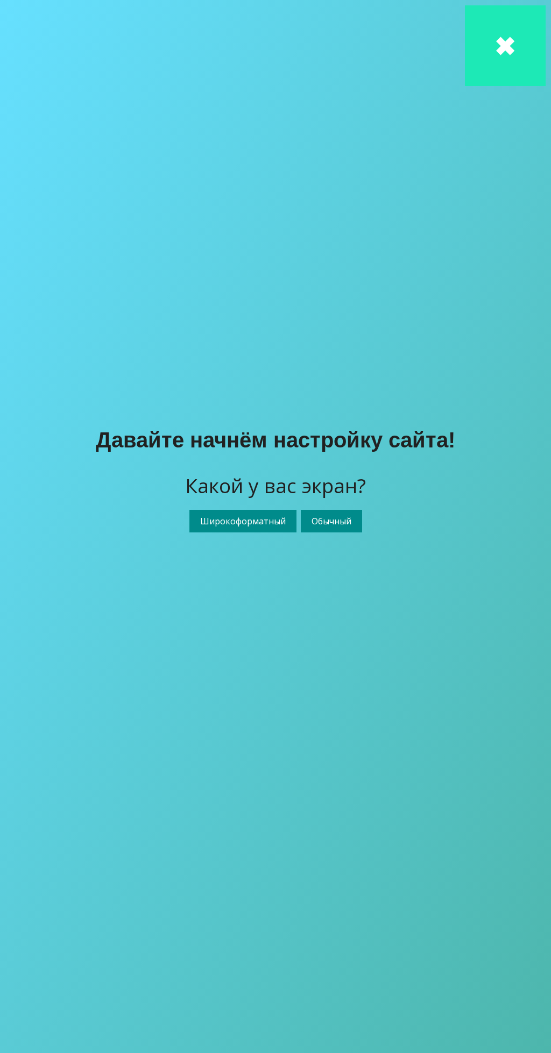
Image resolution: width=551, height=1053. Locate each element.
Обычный (331, 521)
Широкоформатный (243, 521)
